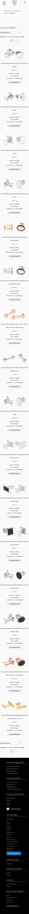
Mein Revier (10, 819)
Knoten (8, 823)
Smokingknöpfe (11, 784)
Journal (9, 802)
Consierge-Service (12, 884)
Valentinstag (10, 848)
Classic (8, 830)
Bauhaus (9, 828)
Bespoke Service (11, 771)
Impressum (10, 902)
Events (8, 805)
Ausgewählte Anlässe (12, 768)
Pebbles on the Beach (13, 841)
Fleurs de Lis (10, 846)
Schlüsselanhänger (12, 787)
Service (10, 880)
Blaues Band (10, 832)
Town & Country (11, 844)
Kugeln (8, 825)
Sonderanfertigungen (12, 773)
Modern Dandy (11, 839)
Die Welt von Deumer (15, 794)
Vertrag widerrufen (13, 853)
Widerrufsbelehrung (12, 897)
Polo (8, 821)
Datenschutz (10, 900)
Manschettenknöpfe (15, 762)
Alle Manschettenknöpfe (13, 766)
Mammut (9, 837)
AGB (8, 895)
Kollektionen (12, 815)
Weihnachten (10, 850)
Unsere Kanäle (13, 859)
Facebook (9, 863)
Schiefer (9, 834)
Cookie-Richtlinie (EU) (13, 906)
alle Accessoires (14, 778)
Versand (16, 76)
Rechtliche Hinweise (15, 891)
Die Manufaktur (11, 798)
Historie (9, 800)
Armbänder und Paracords (14, 789)
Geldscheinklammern (12, 782)
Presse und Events (14, 868)
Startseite (9, 11)
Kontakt (9, 886)
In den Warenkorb (14, 82)
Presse (8, 875)
